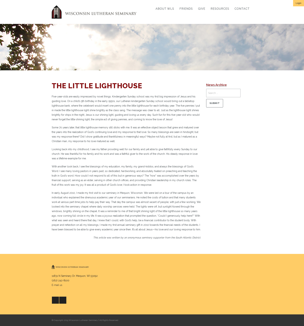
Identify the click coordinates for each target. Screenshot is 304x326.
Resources (220, 8)
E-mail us (57, 285)
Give (201, 8)
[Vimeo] (62, 300)
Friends (186, 8)
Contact (242, 8)
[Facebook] (55, 300)
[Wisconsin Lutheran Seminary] (94, 12)
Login (298, 3)
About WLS (165, 8)
